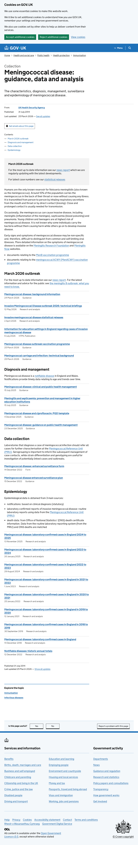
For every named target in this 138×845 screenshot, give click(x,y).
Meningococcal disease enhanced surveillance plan (33, 477)
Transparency (100, 789)
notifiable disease (44, 375)
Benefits (8, 758)
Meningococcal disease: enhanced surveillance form (34, 466)
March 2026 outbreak (18, 138)
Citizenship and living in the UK (21, 783)
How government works (106, 795)
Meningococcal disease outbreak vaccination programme (37, 344)
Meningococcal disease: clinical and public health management (40, 386)
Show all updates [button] (42, 669)
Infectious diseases (13, 697)
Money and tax (57, 783)
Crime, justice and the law (18, 789)
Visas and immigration (61, 795)
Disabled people (13, 795)
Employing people (58, 765)
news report (63, 170)
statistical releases (54, 179)
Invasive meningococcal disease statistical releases (33, 317)
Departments (100, 758)
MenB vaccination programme (52, 255)
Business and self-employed (19, 771)
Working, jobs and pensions (64, 801)
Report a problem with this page (113, 726)
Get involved (100, 801)
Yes (39, 726)
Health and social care (23, 55)
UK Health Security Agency (31, 107)
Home (7, 55)
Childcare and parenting (17, 777)
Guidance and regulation (106, 771)
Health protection (61, 55)
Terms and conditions (86, 819)
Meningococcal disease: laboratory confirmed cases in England (40, 639)
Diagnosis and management (20, 142)
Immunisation (79, 55)
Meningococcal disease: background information (32, 294)
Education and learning (61, 758)
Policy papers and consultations (110, 783)
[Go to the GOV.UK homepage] (15, 47)
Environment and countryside (65, 771)
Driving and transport (16, 801)
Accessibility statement (47, 819)
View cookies (78, 37)
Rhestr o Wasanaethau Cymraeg (22, 823)
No (55, 726)
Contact (67, 819)
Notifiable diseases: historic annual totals (28, 651)
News (96, 765)
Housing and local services (63, 777)
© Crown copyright (123, 836)
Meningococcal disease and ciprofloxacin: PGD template (36, 413)
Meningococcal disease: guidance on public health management (41, 424)
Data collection (15, 146)
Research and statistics (106, 777)
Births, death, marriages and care (22, 765)
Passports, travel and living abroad (68, 789)
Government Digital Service (57, 823)
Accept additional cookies (20, 37)
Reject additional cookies (53, 37)
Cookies (27, 819)
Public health (43, 55)
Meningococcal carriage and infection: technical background (39, 355)
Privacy (16, 819)
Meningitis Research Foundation (51, 245)
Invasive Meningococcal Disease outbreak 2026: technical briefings (43, 305)
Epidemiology (14, 150)
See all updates (43, 116)
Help (7, 819)
